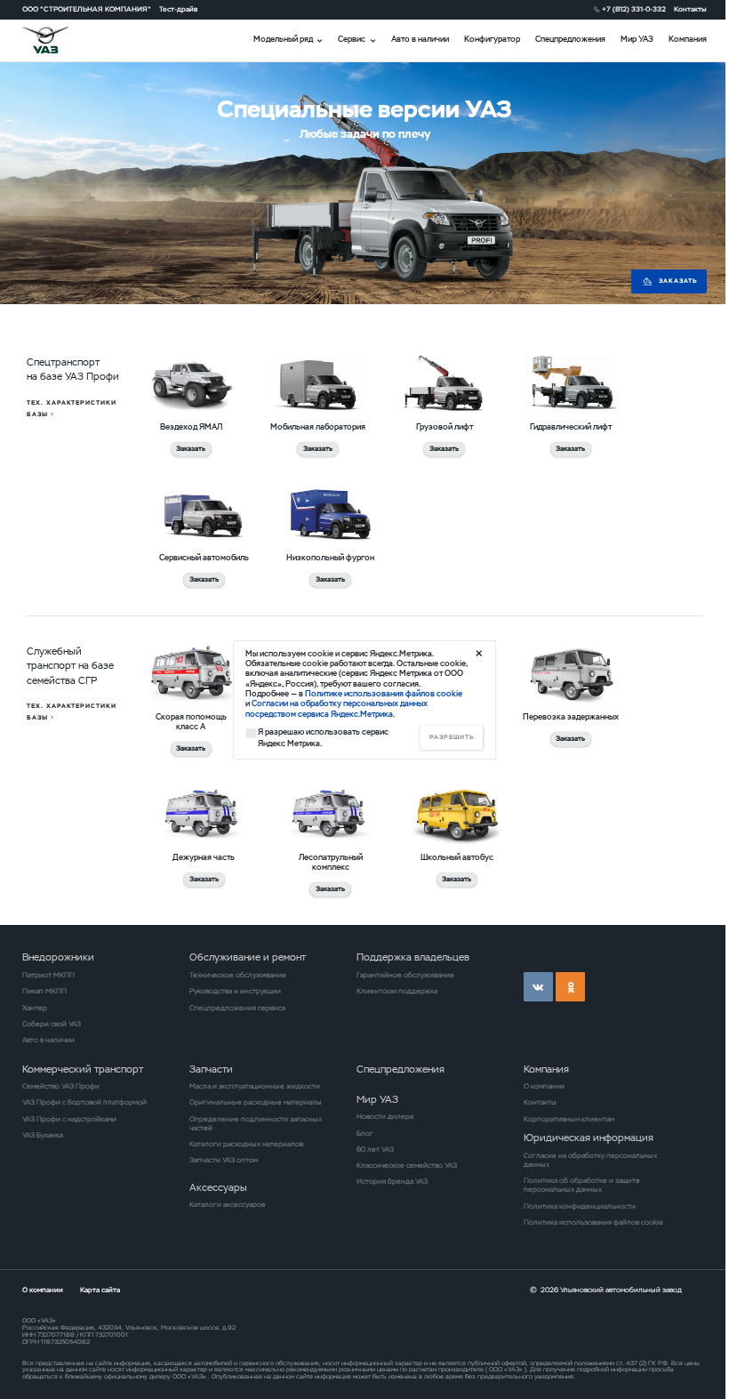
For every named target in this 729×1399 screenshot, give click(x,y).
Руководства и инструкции (235, 990)
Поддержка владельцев (412, 957)
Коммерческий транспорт (82, 1069)
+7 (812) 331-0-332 (634, 8)
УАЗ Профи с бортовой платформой (84, 1101)
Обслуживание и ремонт (247, 957)
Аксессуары (218, 1187)
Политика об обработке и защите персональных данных (582, 1185)
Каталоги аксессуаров (227, 1204)
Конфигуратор (492, 39)
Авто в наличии (420, 39)
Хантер (34, 1007)
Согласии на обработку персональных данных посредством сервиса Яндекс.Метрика (336, 708)
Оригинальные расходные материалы (255, 1101)
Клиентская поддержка (396, 990)
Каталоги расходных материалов (246, 1143)
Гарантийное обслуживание (405, 974)
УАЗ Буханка (42, 1134)
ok (570, 986)
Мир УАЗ (637, 39)
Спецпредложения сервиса (237, 1007)
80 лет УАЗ (375, 1149)
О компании (544, 1085)
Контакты (690, 8)
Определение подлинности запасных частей (255, 1123)
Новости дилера (384, 1116)
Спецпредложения (570, 39)
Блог (364, 1133)
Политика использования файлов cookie (593, 1222)
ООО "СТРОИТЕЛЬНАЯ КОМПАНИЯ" (86, 8)
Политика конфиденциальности (580, 1206)
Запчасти (211, 1069)
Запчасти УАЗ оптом (223, 1159)
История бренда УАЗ (392, 1181)
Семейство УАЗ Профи (61, 1085)
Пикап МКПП (44, 990)
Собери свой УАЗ (51, 1023)
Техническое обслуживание (237, 974)
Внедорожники (58, 957)
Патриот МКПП (48, 974)
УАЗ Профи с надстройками (69, 1118)
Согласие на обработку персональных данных (590, 1160)
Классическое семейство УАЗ (406, 1165)
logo (57, 40)
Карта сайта (100, 1289)
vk (538, 986)
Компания (688, 39)
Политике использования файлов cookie (383, 693)
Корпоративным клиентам (569, 1118)
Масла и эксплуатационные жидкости (254, 1085)
